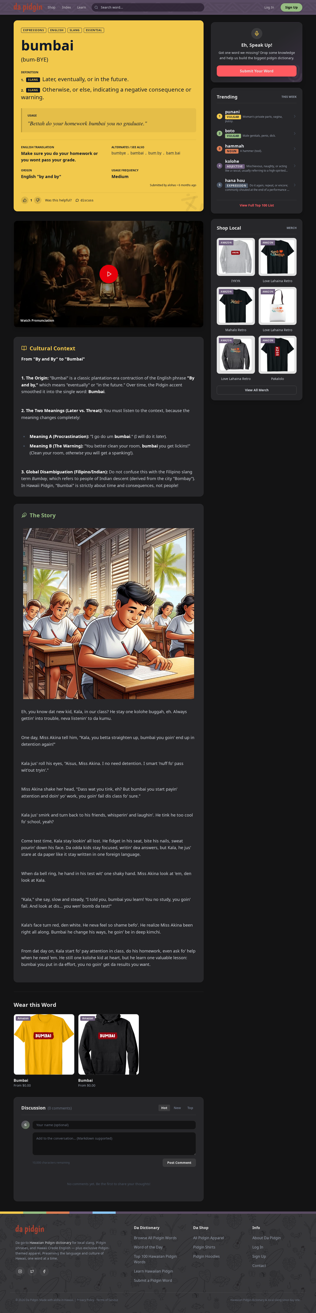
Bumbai (21, 1080)
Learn (81, 7)
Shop (52, 7)
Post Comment (179, 1162)
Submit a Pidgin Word (153, 1280)
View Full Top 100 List (257, 205)
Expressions (33, 30)
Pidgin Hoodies (206, 1256)
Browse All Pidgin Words (155, 1237)
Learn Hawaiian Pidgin (153, 1271)
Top (190, 1108)
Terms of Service (107, 1300)
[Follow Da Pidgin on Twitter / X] (32, 1271)
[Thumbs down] (37, 200)
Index (66, 7)
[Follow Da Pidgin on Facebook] (44, 1271)
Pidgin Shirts (204, 1247)
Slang (75, 30)
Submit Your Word (256, 71)
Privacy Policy (85, 1300)
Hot (164, 1108)
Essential (94, 30)
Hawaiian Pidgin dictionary (50, 1242)
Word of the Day (148, 1247)
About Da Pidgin (266, 1237)
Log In (269, 7)
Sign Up (291, 7)
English (57, 30)
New (177, 1108)
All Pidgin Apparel (208, 1237)
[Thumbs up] (24, 200)
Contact (259, 1265)
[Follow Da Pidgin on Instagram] (20, 1271)
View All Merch (257, 390)
